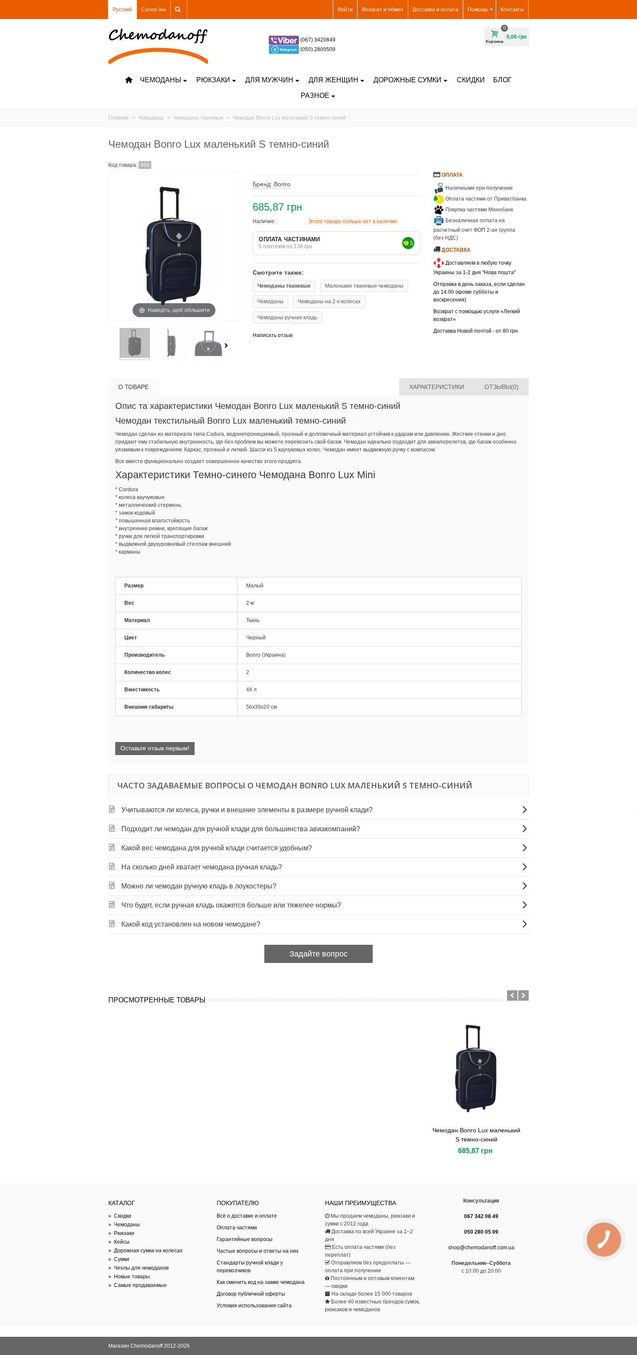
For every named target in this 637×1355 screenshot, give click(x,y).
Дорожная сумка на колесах (145, 1251)
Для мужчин (269, 80)
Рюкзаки (213, 80)
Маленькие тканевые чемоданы (364, 286)
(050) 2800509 (317, 49)
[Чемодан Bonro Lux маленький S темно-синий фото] (135, 344)
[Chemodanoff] (158, 45)
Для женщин (333, 80)
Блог (502, 80)
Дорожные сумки (408, 80)
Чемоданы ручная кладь (287, 317)
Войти (345, 9)
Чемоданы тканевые (284, 286)
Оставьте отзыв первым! (154, 748)
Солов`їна (153, 9)
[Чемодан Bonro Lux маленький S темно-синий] (476, 1068)
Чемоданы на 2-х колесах (329, 301)
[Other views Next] (228, 345)
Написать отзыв (272, 335)
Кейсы (119, 1242)
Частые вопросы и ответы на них (258, 1251)
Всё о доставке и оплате (247, 1216)
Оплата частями (237, 1228)
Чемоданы (160, 80)
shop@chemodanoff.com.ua (481, 1248)
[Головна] (129, 80)
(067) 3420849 (317, 40)
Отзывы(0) (501, 386)
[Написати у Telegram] (284, 49)
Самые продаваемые (137, 1285)
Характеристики (436, 386)
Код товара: (122, 165)
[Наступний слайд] (523, 995)
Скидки (471, 80)
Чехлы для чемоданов (138, 1268)
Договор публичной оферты (251, 1294)
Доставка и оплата (435, 9)
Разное (315, 95)
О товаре (133, 386)
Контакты (512, 9)
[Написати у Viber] (284, 40)
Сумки (118, 1259)
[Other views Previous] (112, 345)
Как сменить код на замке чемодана (261, 1282)
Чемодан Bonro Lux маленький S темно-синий (476, 1135)
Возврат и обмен (382, 9)
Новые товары (129, 1277)
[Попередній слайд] (512, 995)
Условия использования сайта (254, 1306)
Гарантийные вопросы (245, 1239)
